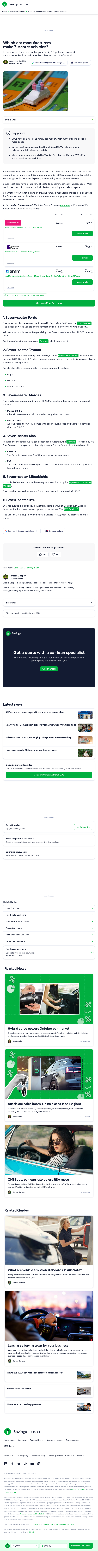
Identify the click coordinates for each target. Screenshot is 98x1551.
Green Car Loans (14, 928)
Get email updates (82, 63)
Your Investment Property (65, 1524)
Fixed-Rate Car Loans (16, 915)
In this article (11, 120)
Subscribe (85, 827)
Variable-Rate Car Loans (17, 921)
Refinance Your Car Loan (17, 934)
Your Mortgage (48, 1524)
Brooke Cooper (18, 575)
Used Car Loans (13, 908)
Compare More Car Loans (49, 303)
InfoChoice (36, 1524)
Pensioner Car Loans (15, 941)
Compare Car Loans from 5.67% (49, 774)
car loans (65, 205)
